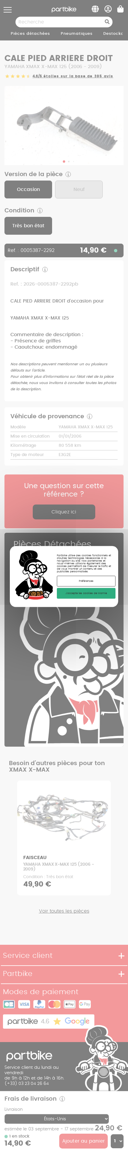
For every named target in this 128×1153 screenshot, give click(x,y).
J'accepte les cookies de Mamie (86, 593)
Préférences (86, 581)
